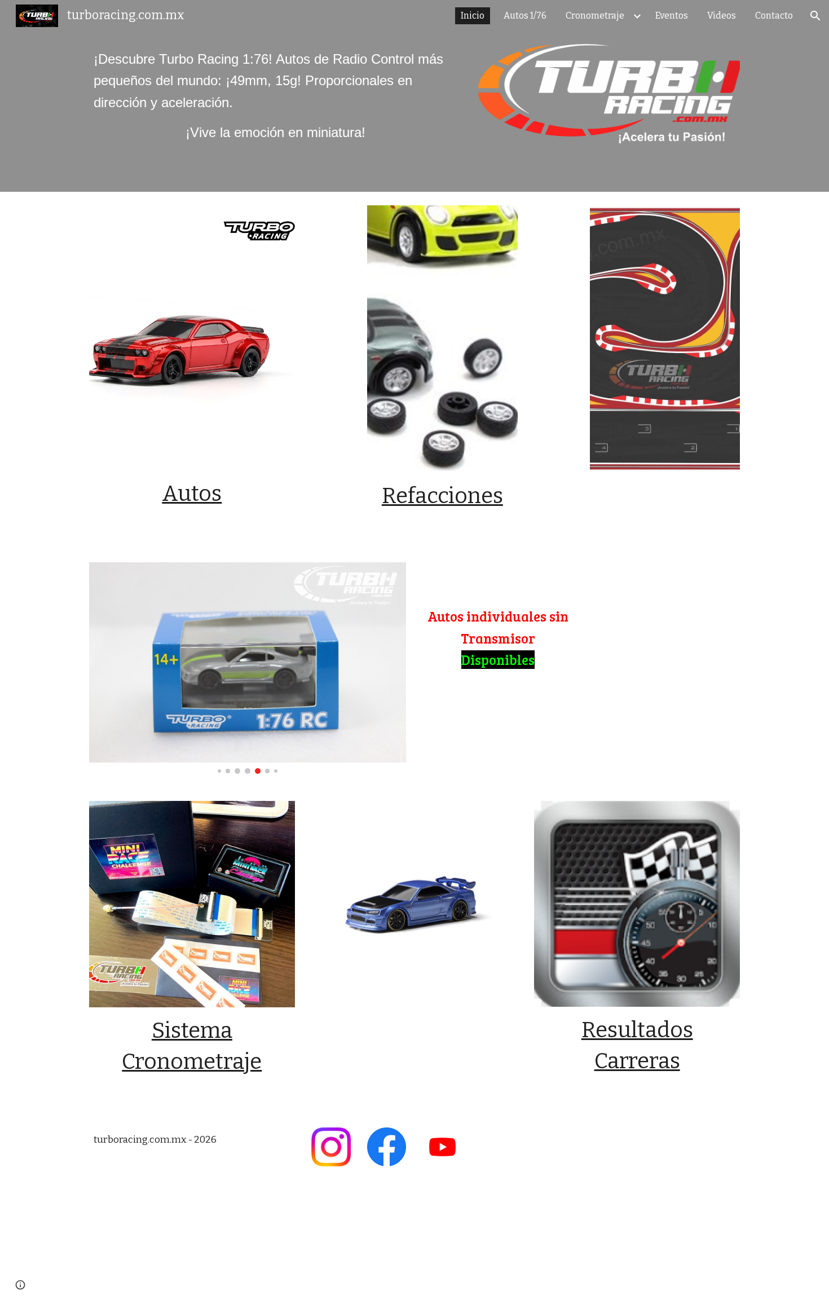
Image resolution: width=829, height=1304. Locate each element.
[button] (815, 15)
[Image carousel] (247, 668)
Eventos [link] (671, 15)
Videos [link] (721, 15)
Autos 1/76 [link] (525, 15)
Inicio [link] (472, 15)
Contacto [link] (774, 15)
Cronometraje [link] (595, 15)
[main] (275, 96)
